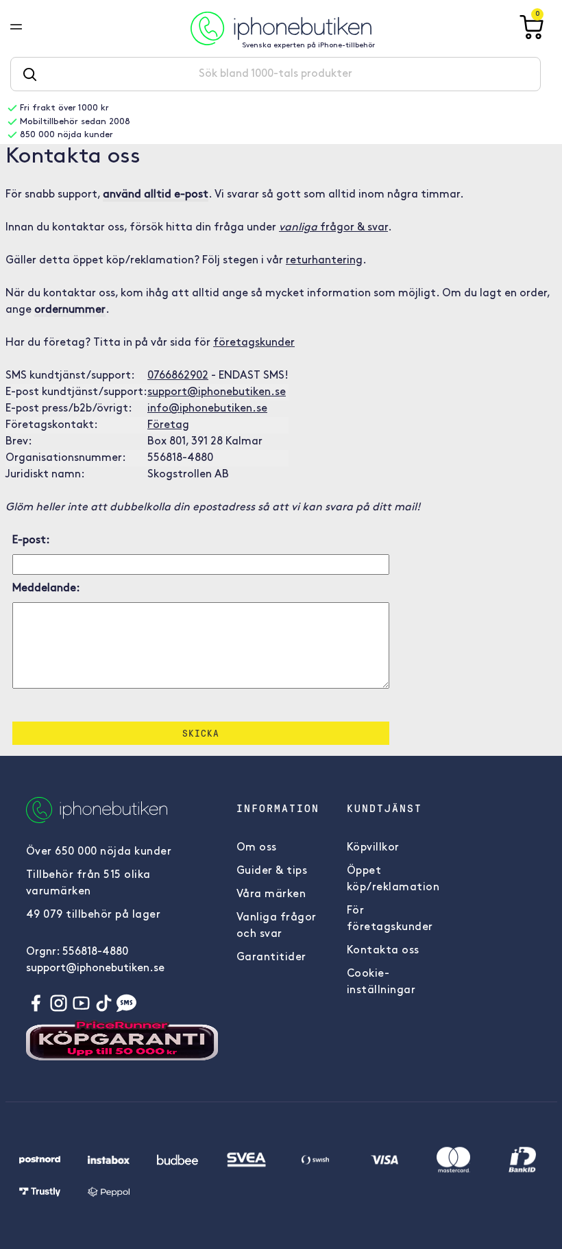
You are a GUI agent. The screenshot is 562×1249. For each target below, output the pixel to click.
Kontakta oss (383, 950)
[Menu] (26, 28)
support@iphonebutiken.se (216, 392)
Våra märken (271, 894)
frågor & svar (333, 227)
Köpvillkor (373, 847)
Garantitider (271, 957)
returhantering (324, 260)
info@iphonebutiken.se (207, 408)
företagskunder (254, 342)
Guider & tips (272, 871)
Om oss (256, 847)
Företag (168, 425)
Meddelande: (46, 588)
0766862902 (177, 375)
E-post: (31, 540)
